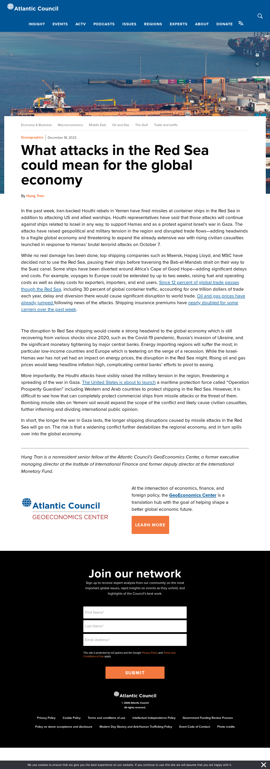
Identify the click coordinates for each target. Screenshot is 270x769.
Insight (37, 24)
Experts (179, 24)
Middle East (97, 124)
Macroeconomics (70, 124)
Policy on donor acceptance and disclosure (63, 727)
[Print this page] (257, 55)
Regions (153, 24)
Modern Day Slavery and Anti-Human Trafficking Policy (136, 727)
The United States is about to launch (119, 382)
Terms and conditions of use (106, 718)
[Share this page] (257, 64)
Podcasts (104, 24)
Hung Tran (35, 196)
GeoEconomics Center (192, 495)
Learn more (150, 525)
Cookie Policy (72, 718)
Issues (129, 24)
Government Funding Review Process (208, 718)
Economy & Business (36, 124)
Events (60, 24)
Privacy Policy (150, 652)
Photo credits (226, 727)
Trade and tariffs (165, 124)
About (202, 24)
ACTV (81, 24)
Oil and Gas (120, 124)
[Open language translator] (241, 23)
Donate (224, 24)
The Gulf (141, 124)
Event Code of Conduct (194, 727)
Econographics (32, 137)
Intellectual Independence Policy (154, 718)
